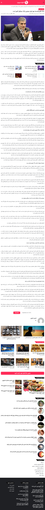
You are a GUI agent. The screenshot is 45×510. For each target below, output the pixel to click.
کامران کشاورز (33, 318)
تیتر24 (42, 462)
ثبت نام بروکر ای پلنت (39, 470)
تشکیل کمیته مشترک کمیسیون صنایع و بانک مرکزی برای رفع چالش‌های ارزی (22, 353)
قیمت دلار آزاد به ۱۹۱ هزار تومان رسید (8, 366)
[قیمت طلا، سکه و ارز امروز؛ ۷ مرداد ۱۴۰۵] (22, 362)
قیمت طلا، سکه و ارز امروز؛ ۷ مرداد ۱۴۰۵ (23, 367)
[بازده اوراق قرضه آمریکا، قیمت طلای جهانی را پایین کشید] (18, 75)
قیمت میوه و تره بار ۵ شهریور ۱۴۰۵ (7, 385)
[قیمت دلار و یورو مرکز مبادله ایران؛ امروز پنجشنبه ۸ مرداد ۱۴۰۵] (41, 75)
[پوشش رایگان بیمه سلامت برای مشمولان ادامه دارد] (18, 68)
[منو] (43, 3)
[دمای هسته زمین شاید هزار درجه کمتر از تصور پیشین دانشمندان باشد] (41, 454)
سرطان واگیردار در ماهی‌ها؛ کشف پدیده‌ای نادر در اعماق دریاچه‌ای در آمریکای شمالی (21, 422)
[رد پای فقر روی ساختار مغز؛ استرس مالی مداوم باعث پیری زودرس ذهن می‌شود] (41, 447)
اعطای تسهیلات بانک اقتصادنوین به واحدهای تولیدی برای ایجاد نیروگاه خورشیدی (30, 68)
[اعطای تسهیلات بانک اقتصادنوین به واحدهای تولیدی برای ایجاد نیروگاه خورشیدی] (41, 68)
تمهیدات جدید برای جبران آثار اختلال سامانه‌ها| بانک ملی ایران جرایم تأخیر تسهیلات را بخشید (8, 354)
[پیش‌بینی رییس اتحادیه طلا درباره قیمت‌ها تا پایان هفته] (37, 348)
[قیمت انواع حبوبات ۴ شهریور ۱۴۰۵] (18, 392)
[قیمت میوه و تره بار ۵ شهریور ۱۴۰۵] (18, 387)
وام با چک (41, 475)
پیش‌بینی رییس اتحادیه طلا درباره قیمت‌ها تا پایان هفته (38, 353)
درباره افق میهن (11, 487)
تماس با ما (12, 485)
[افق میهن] (22, 2)
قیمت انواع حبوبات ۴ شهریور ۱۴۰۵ (7, 391)
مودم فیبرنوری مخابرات (38, 464)
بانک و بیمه (36, 6)
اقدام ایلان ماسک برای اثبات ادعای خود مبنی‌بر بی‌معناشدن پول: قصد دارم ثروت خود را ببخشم (19, 415)
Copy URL (17, 312)
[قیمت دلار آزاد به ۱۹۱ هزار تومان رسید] (7, 362)
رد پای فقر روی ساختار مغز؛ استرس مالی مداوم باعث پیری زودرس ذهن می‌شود (22, 444)
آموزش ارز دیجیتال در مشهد (37, 466)
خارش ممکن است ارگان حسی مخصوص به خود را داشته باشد (25, 408)
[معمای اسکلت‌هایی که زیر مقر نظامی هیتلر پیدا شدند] (41, 403)
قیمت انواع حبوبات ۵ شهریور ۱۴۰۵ (36, 393)
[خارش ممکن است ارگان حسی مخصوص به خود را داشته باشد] (41, 411)
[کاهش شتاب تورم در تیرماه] (37, 362)
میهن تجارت (11, 491)
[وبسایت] (35, 320)
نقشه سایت (12, 489)
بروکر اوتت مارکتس (39, 473)
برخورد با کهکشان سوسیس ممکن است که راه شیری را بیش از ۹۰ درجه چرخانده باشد (21, 437)
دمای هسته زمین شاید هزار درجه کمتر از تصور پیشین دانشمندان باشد (23, 451)
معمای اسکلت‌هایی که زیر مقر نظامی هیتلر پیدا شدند (26, 401)
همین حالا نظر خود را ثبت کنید (22, 373)
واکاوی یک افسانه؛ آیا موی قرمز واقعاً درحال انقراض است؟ (26, 430)
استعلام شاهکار (40, 468)
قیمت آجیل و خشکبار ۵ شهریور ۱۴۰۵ (8, 381)
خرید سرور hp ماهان (39, 471)
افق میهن (41, 6)
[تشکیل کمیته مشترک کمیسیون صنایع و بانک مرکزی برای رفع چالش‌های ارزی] (22, 348)
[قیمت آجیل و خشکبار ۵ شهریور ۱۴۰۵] (18, 382)
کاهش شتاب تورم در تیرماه (39, 366)
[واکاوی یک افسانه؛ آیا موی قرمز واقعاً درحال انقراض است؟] (41, 432)
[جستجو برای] (1, 3)
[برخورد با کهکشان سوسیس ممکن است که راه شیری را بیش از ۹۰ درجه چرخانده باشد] (41, 440)
